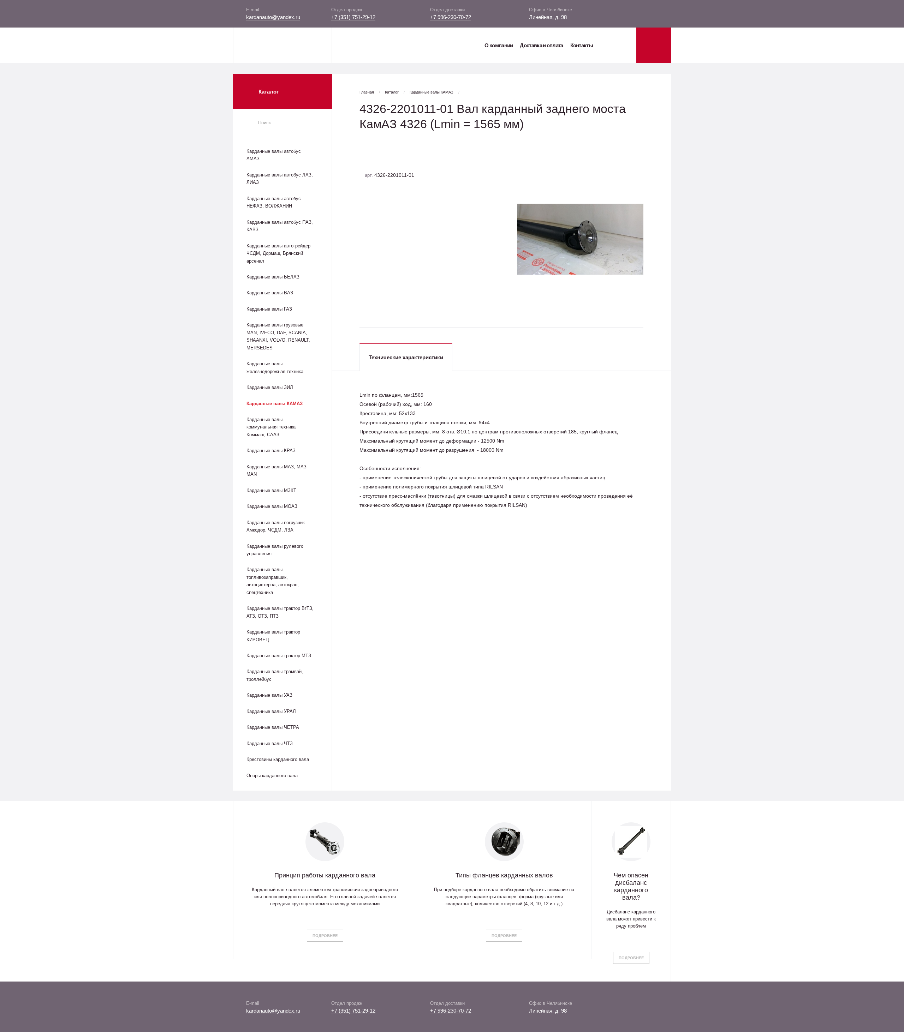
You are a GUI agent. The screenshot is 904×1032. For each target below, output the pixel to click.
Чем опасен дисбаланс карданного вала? (631, 886)
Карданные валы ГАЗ (269, 309)
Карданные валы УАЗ (269, 695)
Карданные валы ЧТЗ (269, 743)
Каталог (392, 92)
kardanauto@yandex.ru (273, 17)
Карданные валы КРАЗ (271, 450)
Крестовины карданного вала (277, 759)
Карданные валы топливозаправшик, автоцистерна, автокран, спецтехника (272, 581)
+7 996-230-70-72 (450, 17)
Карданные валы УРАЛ (271, 711)
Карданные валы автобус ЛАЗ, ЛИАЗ (279, 178)
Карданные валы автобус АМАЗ (273, 155)
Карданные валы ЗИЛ (269, 387)
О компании (498, 45)
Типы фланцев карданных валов (504, 875)
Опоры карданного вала (272, 775)
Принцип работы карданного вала (324, 875)
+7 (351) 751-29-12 (353, 17)
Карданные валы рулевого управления (274, 550)
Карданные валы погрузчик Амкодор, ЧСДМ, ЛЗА (275, 526)
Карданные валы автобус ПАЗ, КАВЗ (279, 226)
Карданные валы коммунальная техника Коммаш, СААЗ (271, 427)
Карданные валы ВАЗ (269, 292)
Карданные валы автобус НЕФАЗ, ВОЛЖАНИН (273, 202)
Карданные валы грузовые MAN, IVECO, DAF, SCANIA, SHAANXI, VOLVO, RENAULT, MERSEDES (278, 336)
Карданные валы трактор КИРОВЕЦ (273, 635)
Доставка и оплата (541, 45)
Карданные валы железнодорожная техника (274, 367)
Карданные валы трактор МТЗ (278, 655)
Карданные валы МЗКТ (271, 490)
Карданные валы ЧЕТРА (272, 727)
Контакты (581, 45)
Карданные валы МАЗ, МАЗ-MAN (277, 470)
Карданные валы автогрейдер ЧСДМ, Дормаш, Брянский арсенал (278, 253)
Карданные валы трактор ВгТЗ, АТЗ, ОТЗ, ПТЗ (280, 612)
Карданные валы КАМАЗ (274, 403)
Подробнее (325, 936)
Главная (366, 92)
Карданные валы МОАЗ (271, 506)
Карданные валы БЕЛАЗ (272, 277)
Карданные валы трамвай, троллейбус (274, 675)
